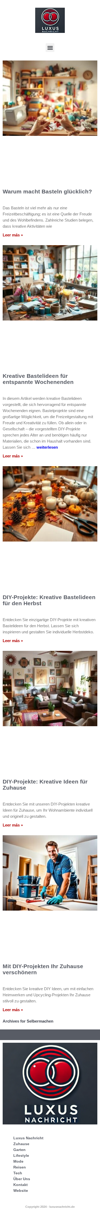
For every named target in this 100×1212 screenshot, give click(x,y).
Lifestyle (21, 1155)
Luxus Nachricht (28, 1138)
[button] (50, 47)
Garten (19, 1150)
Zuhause (21, 1144)
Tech (17, 1173)
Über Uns (21, 1179)
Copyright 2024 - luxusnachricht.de (50, 1206)
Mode (18, 1161)
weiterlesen (47, 447)
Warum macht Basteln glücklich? (47, 191)
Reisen (19, 1167)
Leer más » (13, 235)
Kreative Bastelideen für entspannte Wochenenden (38, 379)
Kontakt (20, 1185)
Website (20, 1190)
